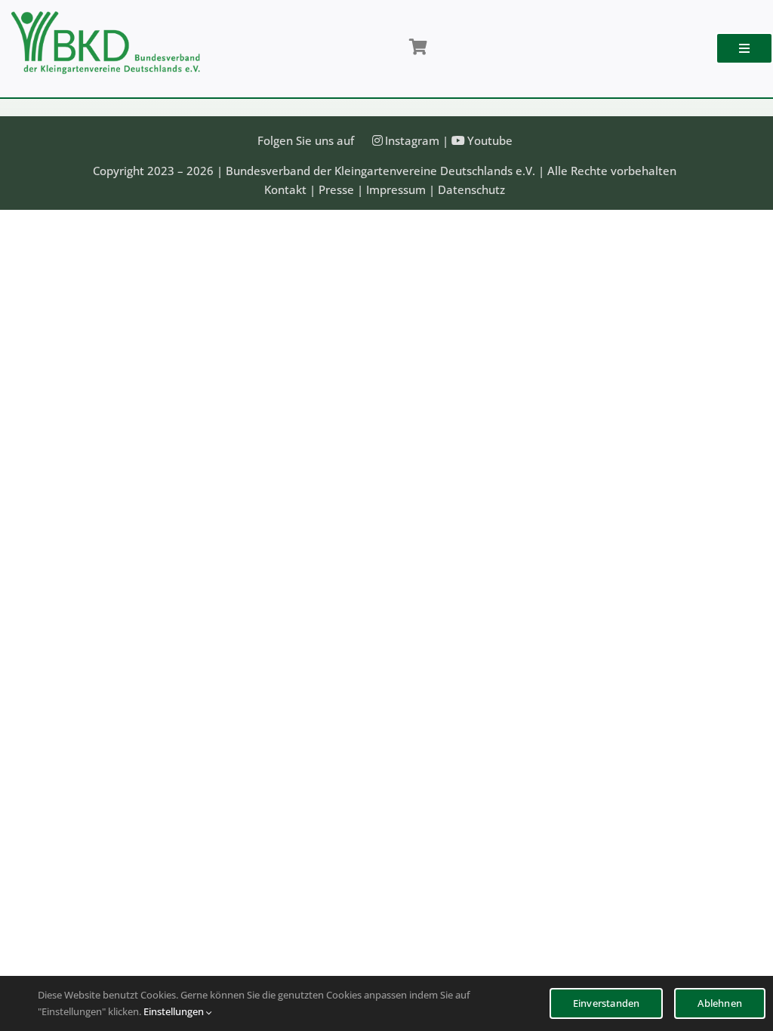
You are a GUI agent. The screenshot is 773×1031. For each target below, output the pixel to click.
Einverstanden (606, 1003)
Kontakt (285, 189)
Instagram (412, 140)
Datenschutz (471, 189)
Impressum (396, 189)
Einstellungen (174, 1011)
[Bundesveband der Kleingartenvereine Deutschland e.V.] (105, 16)
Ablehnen (720, 1003)
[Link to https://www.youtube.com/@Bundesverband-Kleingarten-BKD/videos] (458, 140)
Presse (336, 189)
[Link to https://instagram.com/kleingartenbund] (377, 140)
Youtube (490, 140)
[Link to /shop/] (417, 47)
